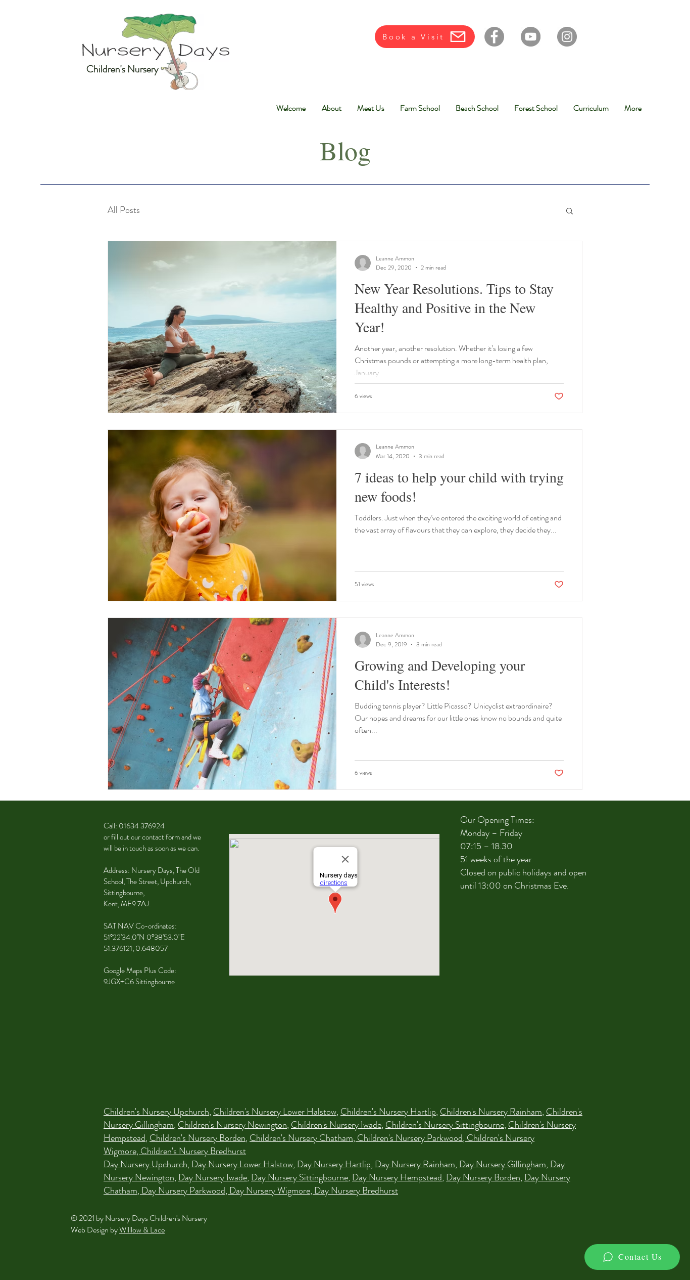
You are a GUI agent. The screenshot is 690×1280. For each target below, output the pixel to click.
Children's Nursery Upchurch (156, 1111)
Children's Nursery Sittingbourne (444, 1124)
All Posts (124, 210)
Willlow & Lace (142, 1229)
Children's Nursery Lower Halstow (274, 1111)
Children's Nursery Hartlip (388, 1111)
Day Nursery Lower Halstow (242, 1164)
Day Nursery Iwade (212, 1177)
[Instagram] (567, 37)
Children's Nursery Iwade (336, 1124)
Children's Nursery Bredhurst (193, 1151)
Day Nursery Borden (483, 1177)
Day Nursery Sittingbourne (299, 1177)
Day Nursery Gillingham (502, 1164)
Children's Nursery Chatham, (303, 1137)
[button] (569, 211)
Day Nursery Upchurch (145, 1164)
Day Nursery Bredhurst (356, 1190)
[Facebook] (494, 37)
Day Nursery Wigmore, (271, 1190)
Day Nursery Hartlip (334, 1164)
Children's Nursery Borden (197, 1137)
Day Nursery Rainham (415, 1164)
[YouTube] (530, 37)
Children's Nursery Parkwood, (412, 1137)
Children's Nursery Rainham (491, 1111)
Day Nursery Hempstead (397, 1177)
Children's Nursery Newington (232, 1124)
